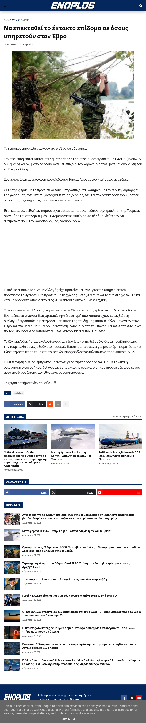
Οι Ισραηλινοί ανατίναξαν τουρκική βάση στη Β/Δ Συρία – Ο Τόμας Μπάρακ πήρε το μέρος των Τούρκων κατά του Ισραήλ (81, 613)
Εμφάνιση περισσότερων (127, 416)
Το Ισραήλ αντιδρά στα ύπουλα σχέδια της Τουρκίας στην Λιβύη (64, 579)
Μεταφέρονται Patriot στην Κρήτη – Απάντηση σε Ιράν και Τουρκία (71, 456)
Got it (83, 719)
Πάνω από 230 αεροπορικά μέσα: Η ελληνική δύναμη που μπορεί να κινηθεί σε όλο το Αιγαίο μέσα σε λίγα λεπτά (79, 646)
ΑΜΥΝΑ (25, 19)
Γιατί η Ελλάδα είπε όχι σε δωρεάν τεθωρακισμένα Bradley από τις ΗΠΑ (69, 595)
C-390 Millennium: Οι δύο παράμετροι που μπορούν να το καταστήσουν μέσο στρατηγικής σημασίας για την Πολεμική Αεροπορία (25, 459)
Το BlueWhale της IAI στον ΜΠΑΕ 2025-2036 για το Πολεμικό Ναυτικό (119, 456)
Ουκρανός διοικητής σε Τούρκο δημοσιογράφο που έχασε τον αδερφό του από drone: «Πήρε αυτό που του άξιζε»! (79, 629)
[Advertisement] (73, 257)
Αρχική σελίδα (11, 19)
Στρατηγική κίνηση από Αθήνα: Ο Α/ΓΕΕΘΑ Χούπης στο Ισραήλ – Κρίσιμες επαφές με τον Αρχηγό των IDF (80, 565)
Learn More (67, 719)
